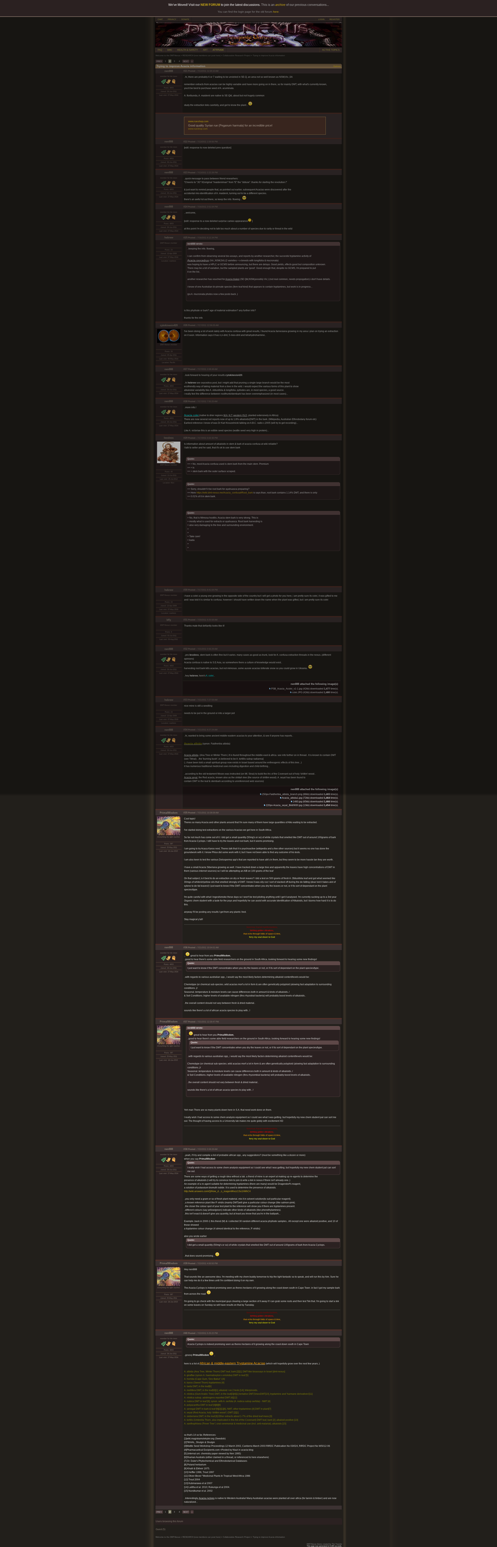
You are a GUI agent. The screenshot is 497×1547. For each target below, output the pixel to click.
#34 (185, 729)
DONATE (185, 19)
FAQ (160, 50)
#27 (185, 369)
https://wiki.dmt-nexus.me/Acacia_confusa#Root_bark (224, 492)
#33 (185, 699)
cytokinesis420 (169, 325)
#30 (185, 589)
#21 (185, 71)
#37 (185, 1021)
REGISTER (334, 19)
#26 (185, 325)
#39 (185, 1263)
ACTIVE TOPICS (331, 50)
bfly (169, 619)
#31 (185, 619)
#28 (185, 401)
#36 (185, 947)
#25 (185, 237)
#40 (185, 1333)
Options (337, 66)
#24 (185, 206)
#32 (185, 649)
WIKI (169, 50)
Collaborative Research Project (236, 55)
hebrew (168, 237)
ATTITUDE (218, 50)
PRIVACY (172, 19)
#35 (185, 812)
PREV (159, 61)
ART (205, 50)
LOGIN (321, 19)
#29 (185, 438)
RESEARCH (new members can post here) (201, 55)
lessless (169, 437)
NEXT (186, 61)
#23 (185, 172)
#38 (185, 1149)
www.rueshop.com (198, 121)
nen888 (168, 71)
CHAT (160, 19)
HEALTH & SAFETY (187, 50)
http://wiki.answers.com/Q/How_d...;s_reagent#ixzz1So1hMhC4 (217, 1191)
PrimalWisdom (169, 812)
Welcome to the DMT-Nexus (168, 55)
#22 (185, 141)
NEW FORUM (210, 4)
